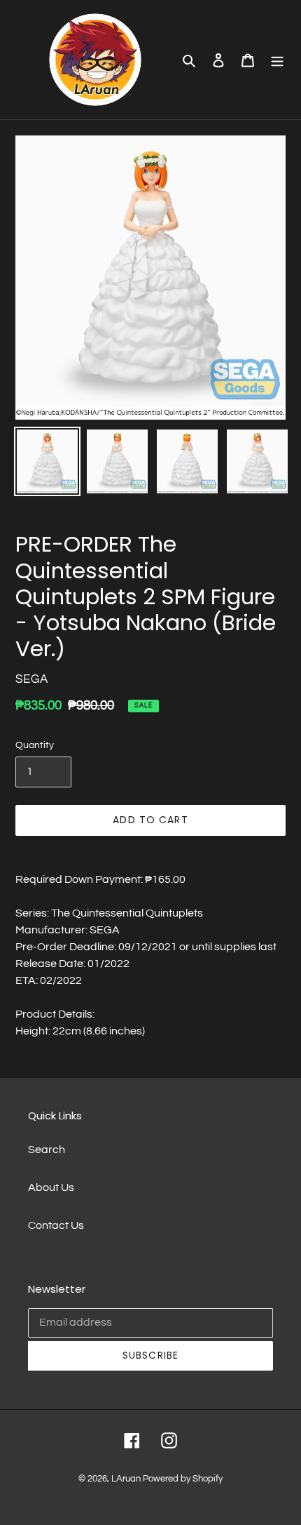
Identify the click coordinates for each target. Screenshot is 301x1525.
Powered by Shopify (183, 1479)
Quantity (34, 745)
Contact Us (56, 1225)
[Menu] (277, 59)
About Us (51, 1187)
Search (46, 1149)
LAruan (126, 1479)
